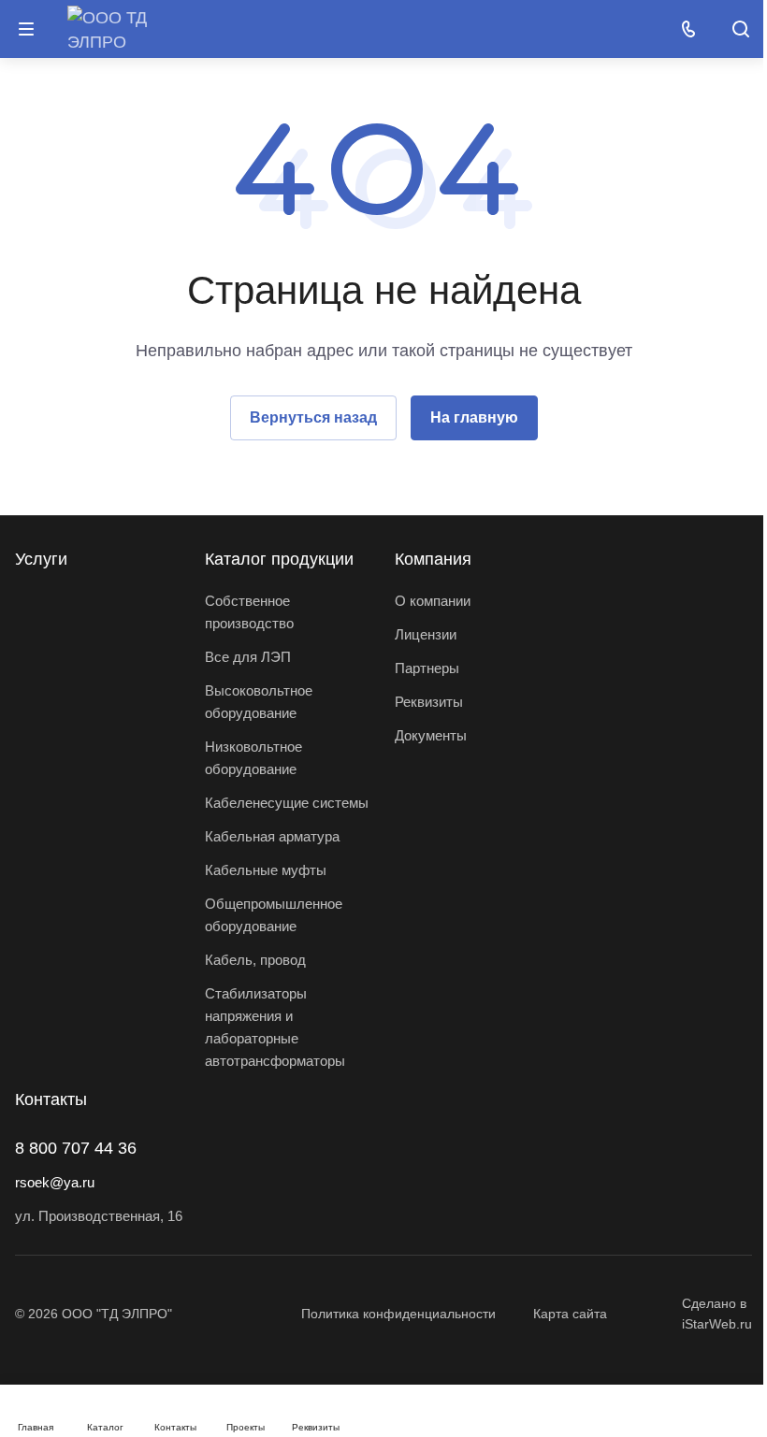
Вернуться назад (313, 417)
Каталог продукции (279, 559)
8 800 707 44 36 (76, 1148)
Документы (431, 735)
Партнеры (427, 668)
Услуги (41, 559)
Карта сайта (570, 1313)
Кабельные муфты (265, 870)
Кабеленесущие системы (287, 803)
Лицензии (425, 634)
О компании (432, 601)
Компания (433, 559)
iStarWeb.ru (717, 1323)
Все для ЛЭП (248, 657)
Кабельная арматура (272, 836)
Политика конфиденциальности (398, 1313)
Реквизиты (429, 702)
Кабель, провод (255, 960)
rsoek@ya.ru (54, 1182)
